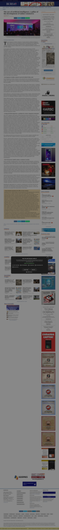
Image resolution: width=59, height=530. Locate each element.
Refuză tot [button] (33, 269)
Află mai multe (31, 261)
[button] (29, 263)
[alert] (29, 265)
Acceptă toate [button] (26, 269)
